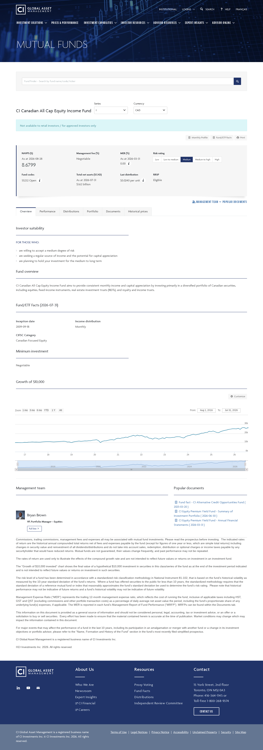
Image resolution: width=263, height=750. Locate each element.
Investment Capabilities (98, 23)
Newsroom (83, 691)
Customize (239, 396)
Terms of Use (119, 732)
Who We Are (84, 685)
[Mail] (38, 687)
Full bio (32, 528)
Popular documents (235, 201)
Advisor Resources (165, 23)
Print (242, 137)
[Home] (33, 9)
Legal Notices (139, 732)
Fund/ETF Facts (224, 137)
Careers (84, 710)
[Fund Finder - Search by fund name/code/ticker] (237, 81)
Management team (207, 201)
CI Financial (87, 703)
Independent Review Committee (158, 703)
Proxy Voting (143, 685)
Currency (139, 103)
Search (209, 9)
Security (226, 732)
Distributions (144, 697)
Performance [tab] (47, 211)
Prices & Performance (65, 23)
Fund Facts (142, 691)
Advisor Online (221, 23)
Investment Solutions (30, 23)
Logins (186, 9)
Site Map (240, 732)
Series (97, 103)
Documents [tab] (113, 211)
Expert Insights (194, 23)
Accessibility (180, 732)
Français (241, 9)
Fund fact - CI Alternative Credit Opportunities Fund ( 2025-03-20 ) (209, 504)
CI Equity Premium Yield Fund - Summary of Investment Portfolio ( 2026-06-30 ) (203, 513)
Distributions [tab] (71, 211)
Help (227, 9)
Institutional (168, 9)
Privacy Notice (160, 732)
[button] (128, 163)
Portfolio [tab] (92, 211)
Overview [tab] (26, 211)
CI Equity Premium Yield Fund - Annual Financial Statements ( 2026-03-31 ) (206, 522)
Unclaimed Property (205, 732)
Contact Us (206, 711)
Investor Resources (133, 23)
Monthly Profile (199, 137)
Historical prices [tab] (138, 211)
